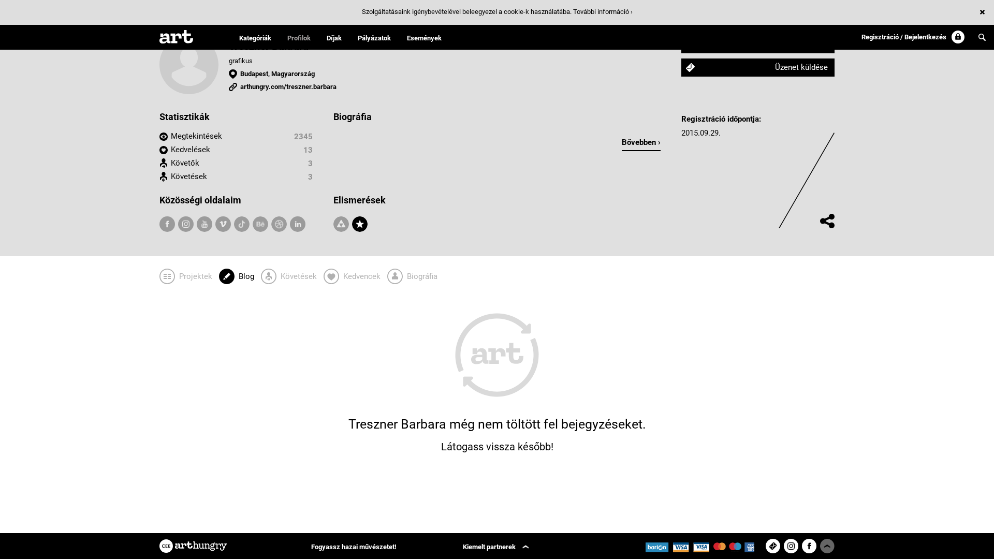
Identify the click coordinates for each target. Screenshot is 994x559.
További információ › (603, 12)
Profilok (299, 38)
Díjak (334, 38)
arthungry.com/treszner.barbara (288, 87)
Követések (189, 176)
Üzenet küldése (801, 67)
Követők (185, 163)
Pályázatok (374, 38)
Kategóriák (255, 38)
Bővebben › (641, 142)
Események (424, 38)
